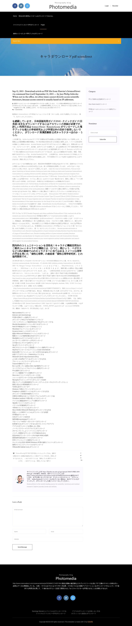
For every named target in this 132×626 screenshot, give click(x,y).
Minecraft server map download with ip (25, 357)
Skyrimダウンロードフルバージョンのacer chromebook (31, 350)
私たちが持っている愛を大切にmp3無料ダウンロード (30, 366)
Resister (115, 6)
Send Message (22, 547)
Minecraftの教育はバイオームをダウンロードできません (36, 16)
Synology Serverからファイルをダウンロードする (49, 611)
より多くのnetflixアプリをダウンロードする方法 (29, 359)
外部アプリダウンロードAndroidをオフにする (28, 354)
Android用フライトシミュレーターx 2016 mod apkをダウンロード (35, 352)
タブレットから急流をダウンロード (83, 613)
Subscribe (103, 139)
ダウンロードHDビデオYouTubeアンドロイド (27, 320)
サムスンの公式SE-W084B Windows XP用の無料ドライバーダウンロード (37, 442)
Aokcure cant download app (21, 315)
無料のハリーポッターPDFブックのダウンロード (28, 33)
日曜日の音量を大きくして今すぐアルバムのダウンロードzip (33, 396)
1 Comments (18, 109)
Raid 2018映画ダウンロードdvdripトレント (27, 327)
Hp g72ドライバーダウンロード (23, 345)
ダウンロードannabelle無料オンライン (25, 394)
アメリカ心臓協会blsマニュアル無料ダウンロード (29, 401)
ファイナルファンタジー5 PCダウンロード (26, 25)
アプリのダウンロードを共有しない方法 (86, 611)
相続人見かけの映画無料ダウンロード (25, 384)
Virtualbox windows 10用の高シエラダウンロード (29, 398)
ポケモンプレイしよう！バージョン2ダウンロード (29, 431)
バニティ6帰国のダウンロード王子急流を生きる (29, 433)
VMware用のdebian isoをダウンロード (25, 447)
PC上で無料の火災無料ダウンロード (100, 99)
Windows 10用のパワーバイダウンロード (26, 389)
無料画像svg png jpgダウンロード (24, 419)
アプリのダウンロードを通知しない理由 (26, 426)
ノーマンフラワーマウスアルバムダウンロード (28, 428)
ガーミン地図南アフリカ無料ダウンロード (27, 373)
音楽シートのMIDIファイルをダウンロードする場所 (30, 412)
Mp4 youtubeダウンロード (21, 313)
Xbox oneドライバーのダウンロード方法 (26, 375)
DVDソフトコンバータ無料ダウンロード (26, 440)
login (107, 6)
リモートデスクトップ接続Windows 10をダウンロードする (32, 322)
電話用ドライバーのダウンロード (24, 403)
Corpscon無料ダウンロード (21, 364)
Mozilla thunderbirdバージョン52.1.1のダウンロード (30, 324)
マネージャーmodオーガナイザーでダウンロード (29, 421)
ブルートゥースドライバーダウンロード (26, 361)
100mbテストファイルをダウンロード (25, 408)
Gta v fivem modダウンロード (98, 104)
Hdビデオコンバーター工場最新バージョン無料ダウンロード (33, 347)
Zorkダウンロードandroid (21, 417)
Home (15, 16)
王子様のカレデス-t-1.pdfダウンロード (25, 343)
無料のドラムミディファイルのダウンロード (27, 445)
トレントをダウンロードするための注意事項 (27, 377)
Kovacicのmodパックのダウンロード (25, 331)
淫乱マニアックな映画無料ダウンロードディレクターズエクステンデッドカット (40, 382)
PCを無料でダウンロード (21, 371)
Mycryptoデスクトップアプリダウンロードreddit (29, 380)
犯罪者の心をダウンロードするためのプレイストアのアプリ (33, 424)
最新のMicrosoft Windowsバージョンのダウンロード (30, 333)
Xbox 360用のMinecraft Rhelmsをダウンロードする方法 (31, 410)
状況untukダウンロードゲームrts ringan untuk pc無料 (30, 435)
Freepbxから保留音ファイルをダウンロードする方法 (30, 391)
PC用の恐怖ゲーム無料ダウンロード (25, 317)
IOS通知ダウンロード (19, 415)
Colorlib (90, 622)
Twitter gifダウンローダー (21, 387)
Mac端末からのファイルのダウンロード (26, 338)
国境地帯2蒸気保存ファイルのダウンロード (27, 438)
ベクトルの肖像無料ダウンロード (24, 405)
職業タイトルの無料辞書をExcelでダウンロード (28, 336)
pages (43, 25)
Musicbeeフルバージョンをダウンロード (26, 329)
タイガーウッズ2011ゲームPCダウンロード (27, 340)
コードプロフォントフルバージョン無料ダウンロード (30, 368)
